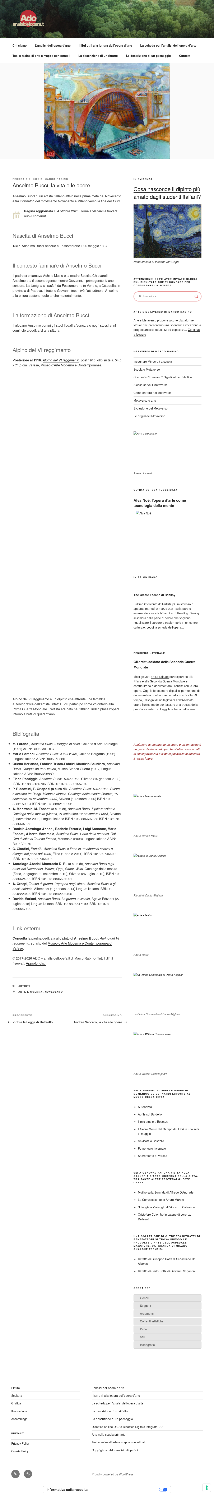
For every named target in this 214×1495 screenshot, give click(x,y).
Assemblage (19, 1419)
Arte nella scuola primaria (108, 1434)
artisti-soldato (160, 677)
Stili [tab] (142, 1337)
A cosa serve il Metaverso (151, 385)
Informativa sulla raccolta (67, 1490)
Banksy (194, 613)
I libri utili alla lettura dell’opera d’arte (105, 45)
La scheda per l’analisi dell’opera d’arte (168, 45)
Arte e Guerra (30, 991)
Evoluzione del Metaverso (151, 408)
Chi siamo (20, 45)
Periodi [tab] (144, 1329)
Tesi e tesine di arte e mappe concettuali (41, 56)
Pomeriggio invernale (152, 1148)
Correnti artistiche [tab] (151, 1321)
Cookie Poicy (19, 1451)
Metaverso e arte (145, 400)
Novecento (54, 991)
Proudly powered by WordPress (113, 1474)
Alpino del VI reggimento (61, 360)
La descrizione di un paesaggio (148, 56)
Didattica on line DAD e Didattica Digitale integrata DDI (127, 1427)
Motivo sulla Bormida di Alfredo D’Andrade (166, 1192)
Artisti (24, 985)
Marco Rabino (56, 178)
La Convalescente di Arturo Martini (161, 1199)
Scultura (16, 1395)
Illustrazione (19, 1411)
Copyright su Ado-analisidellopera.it (115, 1450)
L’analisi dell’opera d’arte (53, 45)
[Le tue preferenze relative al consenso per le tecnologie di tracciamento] (207, 1488)
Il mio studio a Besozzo (153, 1121)
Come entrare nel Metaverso (153, 393)
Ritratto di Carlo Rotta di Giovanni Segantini (166, 1271)
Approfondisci (36, 963)
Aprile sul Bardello (150, 1114)
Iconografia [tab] (147, 1345)
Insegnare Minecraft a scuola (153, 361)
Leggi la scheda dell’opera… (165, 627)
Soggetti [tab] (145, 1305)
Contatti (185, 56)
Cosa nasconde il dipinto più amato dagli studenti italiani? (167, 192)
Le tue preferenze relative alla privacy (125, 1490)
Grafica (16, 1403)
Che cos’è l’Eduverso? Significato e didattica (163, 377)
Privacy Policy (20, 1443)
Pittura (15, 1388)
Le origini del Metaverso (149, 416)
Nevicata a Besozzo (151, 1141)
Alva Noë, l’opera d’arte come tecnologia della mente (160, 503)
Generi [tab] (144, 1298)
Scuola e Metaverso (147, 369)
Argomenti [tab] (147, 1313)
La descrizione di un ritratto (98, 56)
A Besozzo (145, 1107)
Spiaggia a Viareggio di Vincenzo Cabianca (166, 1207)
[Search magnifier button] (196, 296)
